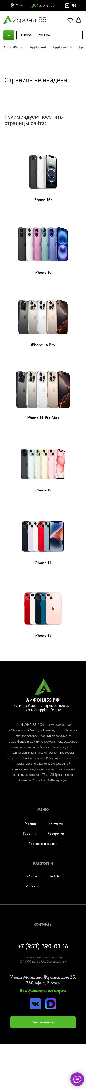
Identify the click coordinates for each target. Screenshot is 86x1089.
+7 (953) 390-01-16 (42, 946)
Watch (54, 876)
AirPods (32, 886)
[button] (70, 20)
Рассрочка (56, 833)
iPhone (32, 876)
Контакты (55, 824)
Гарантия (30, 833)
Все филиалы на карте (43, 991)
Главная (30, 824)
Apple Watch (62, 47)
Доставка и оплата (43, 843)
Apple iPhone (13, 47)
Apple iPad (38, 47)
